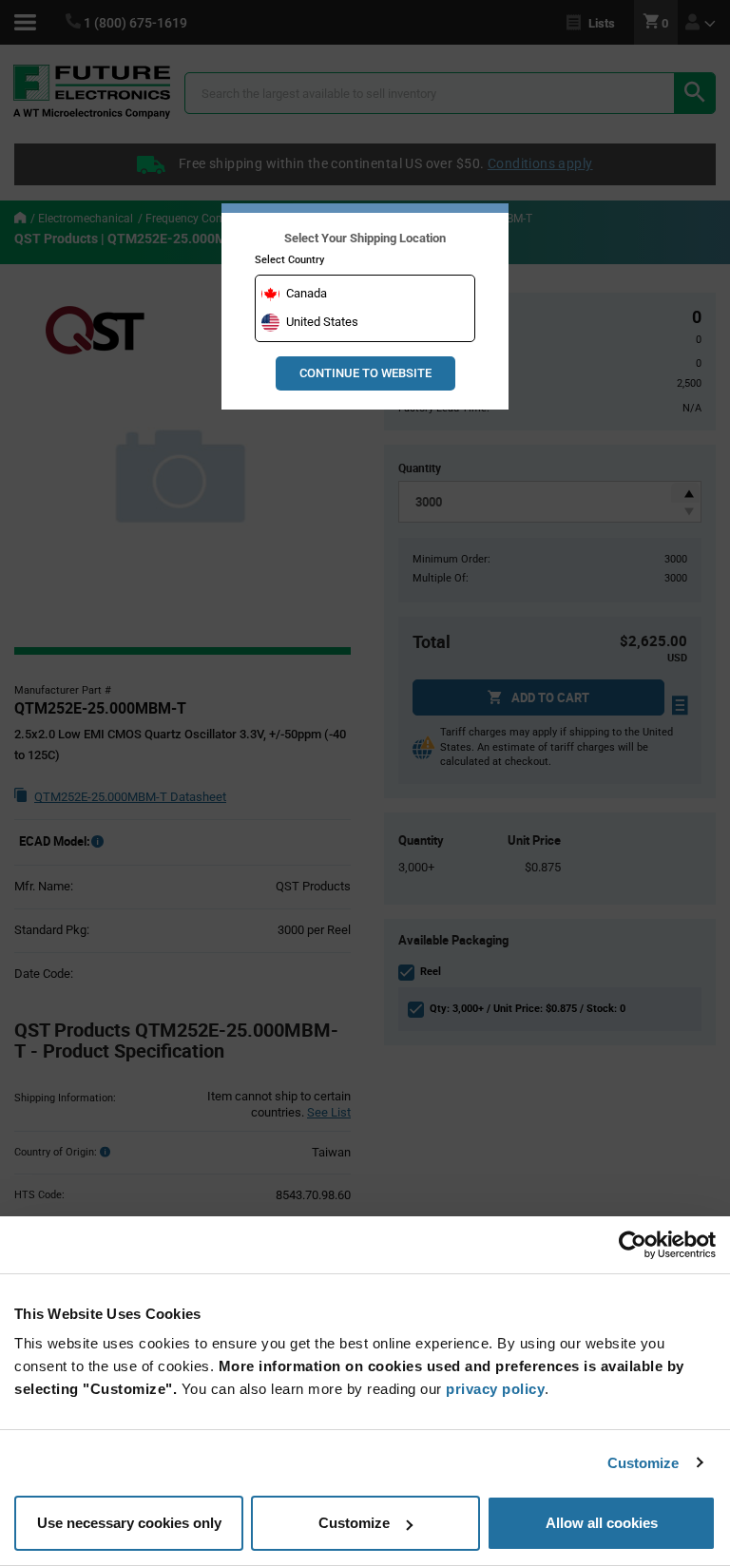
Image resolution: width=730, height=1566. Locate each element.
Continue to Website (365, 373)
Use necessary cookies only (129, 1523)
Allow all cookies (602, 1523)
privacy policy (495, 1389)
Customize (643, 1463)
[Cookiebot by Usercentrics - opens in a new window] (632, 1245)
